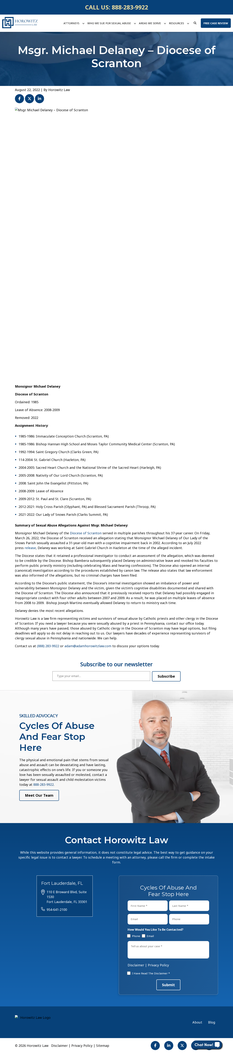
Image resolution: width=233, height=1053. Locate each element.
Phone (135, 936)
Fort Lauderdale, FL (62, 883)
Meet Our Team (39, 795)
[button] (83, 23)
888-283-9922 (130, 7)
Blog (211, 1022)
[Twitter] (182, 1045)
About (197, 1022)
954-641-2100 (57, 909)
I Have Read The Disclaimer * (151, 973)
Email (149, 936)
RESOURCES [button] (176, 23)
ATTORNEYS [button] (71, 23)
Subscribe (166, 676)
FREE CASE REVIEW (216, 23)
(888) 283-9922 (48, 646)
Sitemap (102, 1045)
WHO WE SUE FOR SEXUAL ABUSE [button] (109, 23)
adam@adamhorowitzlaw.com (87, 646)
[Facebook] (155, 1045)
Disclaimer (136, 965)
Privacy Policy (158, 965)
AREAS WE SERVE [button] (150, 23)
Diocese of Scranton (86, 533)
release (30, 548)
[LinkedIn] (168, 1045)
